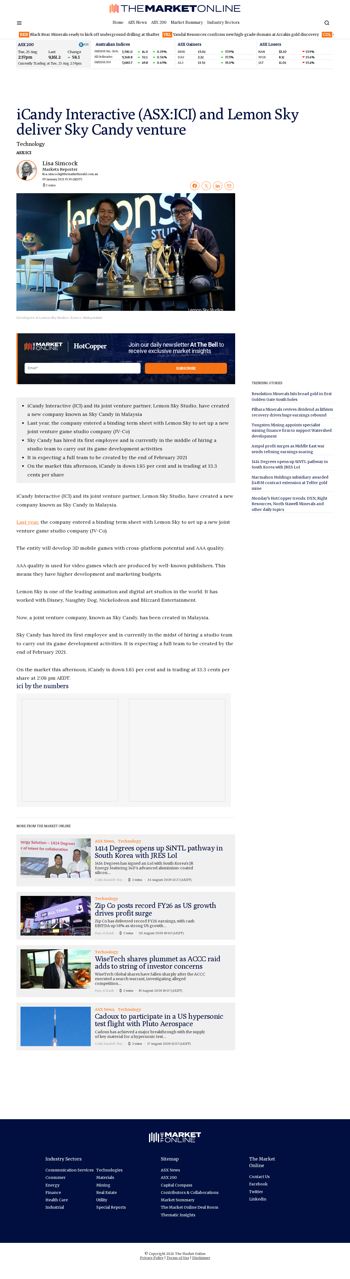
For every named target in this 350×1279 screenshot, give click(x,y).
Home (118, 22)
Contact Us (259, 1176)
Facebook (258, 1184)
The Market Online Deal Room (189, 1207)
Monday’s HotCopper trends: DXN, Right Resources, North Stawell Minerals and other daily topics (289, 504)
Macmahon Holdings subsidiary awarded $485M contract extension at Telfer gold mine (290, 483)
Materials (105, 1177)
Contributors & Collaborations (189, 1192)
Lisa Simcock (65, 170)
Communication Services (69, 1170)
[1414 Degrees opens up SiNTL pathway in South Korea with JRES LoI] (125, 860)
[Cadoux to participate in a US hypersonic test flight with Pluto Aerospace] (125, 1026)
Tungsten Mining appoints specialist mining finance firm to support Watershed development (292, 431)
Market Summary (187, 22)
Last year (27, 522)
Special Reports (111, 1207)
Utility (101, 1199)
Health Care (56, 1199)
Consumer (55, 1177)
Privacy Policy (152, 1258)
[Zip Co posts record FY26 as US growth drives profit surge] (125, 915)
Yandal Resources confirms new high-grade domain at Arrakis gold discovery (218, 34)
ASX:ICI (23, 152)
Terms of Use (178, 1258)
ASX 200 (159, 22)
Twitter (256, 1191)
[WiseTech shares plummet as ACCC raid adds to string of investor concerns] (125, 971)
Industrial (54, 1207)
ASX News (137, 22)
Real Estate (106, 1192)
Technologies (109, 1170)
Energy (52, 1185)
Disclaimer (201, 1258)
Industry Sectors (223, 22)
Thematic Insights (178, 1215)
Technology (30, 143)
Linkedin (257, 1199)
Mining (103, 1185)
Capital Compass (176, 1185)
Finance (53, 1192)
